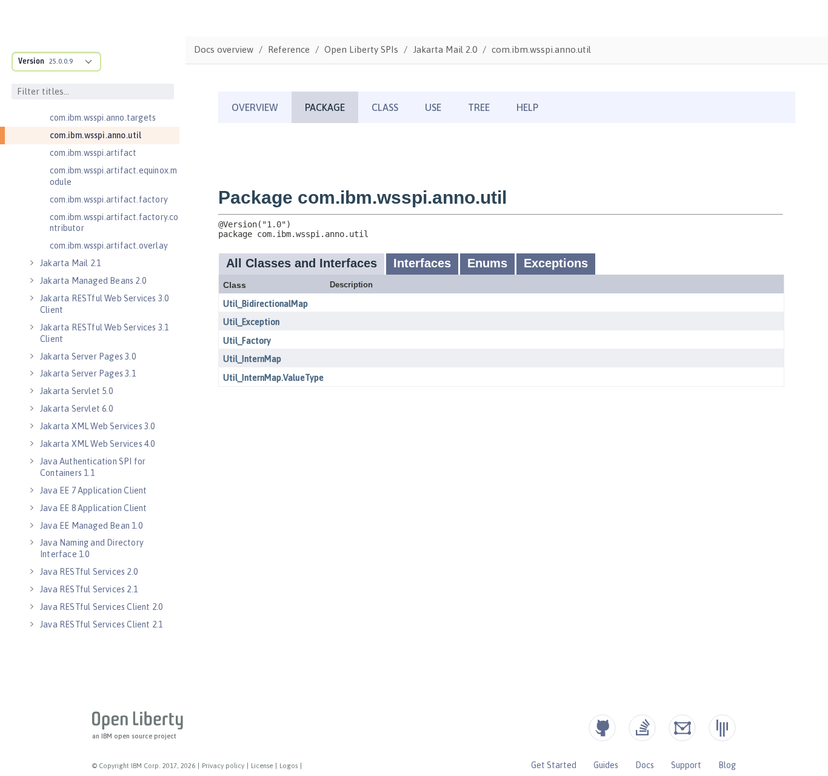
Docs (644, 765)
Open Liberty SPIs (361, 49)
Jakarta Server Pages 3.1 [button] (88, 373)
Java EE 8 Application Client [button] (93, 508)
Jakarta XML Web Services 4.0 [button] (97, 444)
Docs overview (223, 49)
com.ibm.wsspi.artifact (93, 153)
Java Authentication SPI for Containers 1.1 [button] (92, 467)
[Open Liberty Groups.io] (682, 727)
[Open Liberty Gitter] (722, 727)
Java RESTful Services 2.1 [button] (89, 589)
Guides (605, 765)
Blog (727, 765)
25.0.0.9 (61, 61)
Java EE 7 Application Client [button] (93, 490)
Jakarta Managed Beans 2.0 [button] (93, 281)
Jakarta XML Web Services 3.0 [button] (97, 426)
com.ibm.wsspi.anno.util (96, 135)
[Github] (602, 727)
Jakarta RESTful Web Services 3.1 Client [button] (104, 333)
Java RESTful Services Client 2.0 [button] (101, 607)
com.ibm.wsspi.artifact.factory (109, 199)
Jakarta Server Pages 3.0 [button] (88, 356)
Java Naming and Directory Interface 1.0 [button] (92, 548)
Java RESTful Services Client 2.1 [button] (101, 624)
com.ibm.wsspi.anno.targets (103, 117)
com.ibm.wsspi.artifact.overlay (109, 245)
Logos (288, 765)
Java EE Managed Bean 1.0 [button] (91, 525)
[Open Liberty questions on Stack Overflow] (642, 727)
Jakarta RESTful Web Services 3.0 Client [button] (104, 304)
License (262, 765)
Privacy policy (223, 765)
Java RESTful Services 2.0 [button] (89, 572)
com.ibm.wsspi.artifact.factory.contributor (114, 222)
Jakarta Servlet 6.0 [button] (76, 408)
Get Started (553, 765)
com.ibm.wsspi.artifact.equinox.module (113, 176)
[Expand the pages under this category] (31, 263)
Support (686, 765)
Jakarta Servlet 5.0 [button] (76, 391)
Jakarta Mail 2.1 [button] (70, 263)
